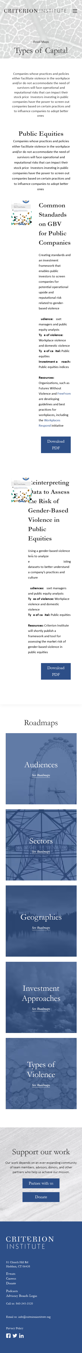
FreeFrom (64, 393)
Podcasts (12, 1291)
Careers (11, 1278)
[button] (74, 11)
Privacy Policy (14, 1328)
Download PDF (55, 444)
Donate (41, 1197)
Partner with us (41, 1183)
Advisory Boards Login (21, 1296)
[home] (35, 11)
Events (10, 1274)
